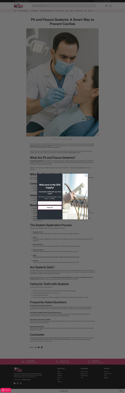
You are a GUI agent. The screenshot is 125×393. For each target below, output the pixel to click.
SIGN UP (50, 208)
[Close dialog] (86, 175)
